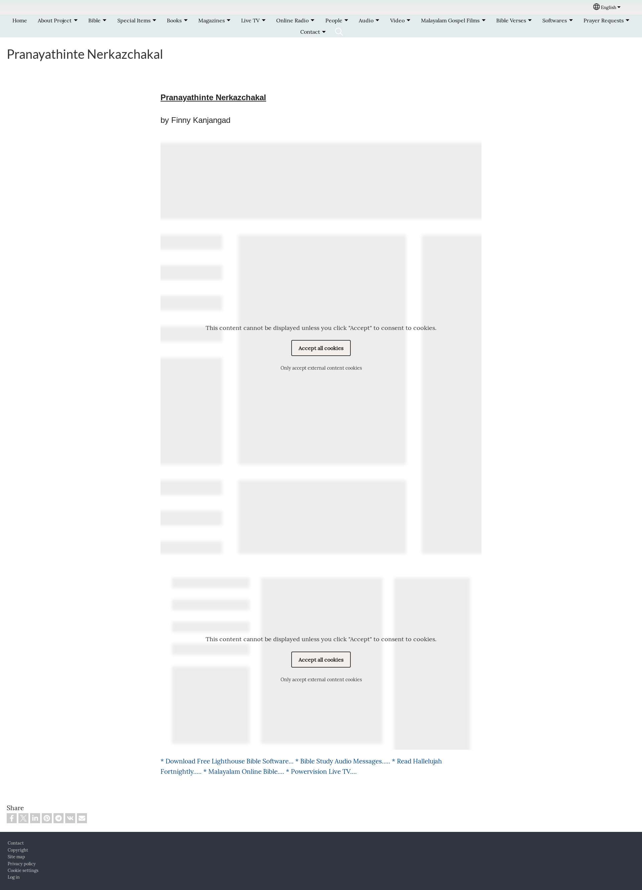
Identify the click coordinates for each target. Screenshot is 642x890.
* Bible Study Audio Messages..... (343, 761)
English (608, 7)
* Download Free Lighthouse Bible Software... (227, 761)
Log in (14, 877)
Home (19, 20)
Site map (16, 857)
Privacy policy (22, 864)
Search (339, 31)
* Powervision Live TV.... (321, 771)
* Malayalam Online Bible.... (244, 771)
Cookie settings (23, 870)
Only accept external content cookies (321, 368)
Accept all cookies (321, 348)
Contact (16, 843)
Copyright (18, 850)
